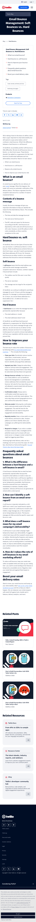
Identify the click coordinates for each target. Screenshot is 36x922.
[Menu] (32, 7)
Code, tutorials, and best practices (15, 83)
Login (31, 2)
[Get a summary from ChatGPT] (4, 825)
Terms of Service (7, 909)
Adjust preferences (18, 917)
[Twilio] (7, 7)
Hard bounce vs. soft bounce (17, 59)
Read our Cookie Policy (6, 919)
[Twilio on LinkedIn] (13, 869)
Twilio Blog (10, 14)
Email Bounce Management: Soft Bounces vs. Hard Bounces (17, 50)
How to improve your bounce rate (17, 64)
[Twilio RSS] (21, 115)
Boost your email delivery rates (18, 74)
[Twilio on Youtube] (18, 869)
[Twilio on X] (8, 869)
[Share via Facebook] (4, 115)
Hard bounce (9, 304)
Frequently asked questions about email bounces (17, 69)
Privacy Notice (15, 907)
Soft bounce (9, 261)
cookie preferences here (22, 902)
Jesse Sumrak (7, 127)
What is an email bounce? (16, 55)
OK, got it (18, 913)
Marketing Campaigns (12, 88)
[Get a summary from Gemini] (8, 825)
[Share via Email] (17, 115)
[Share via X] (8, 115)
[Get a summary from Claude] (13, 825)
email (7, 186)
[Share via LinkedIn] (13, 115)
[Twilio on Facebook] (4, 869)
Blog (4, 41)
